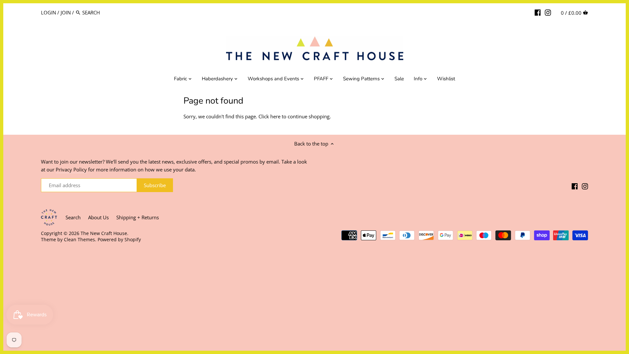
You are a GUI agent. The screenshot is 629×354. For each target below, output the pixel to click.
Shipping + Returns (137, 217)
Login (48, 12)
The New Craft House (104, 233)
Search (73, 217)
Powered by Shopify (119, 240)
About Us (98, 217)
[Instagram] (548, 12)
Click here (269, 116)
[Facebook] (538, 12)
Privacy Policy (71, 169)
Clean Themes (79, 240)
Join (66, 12)
